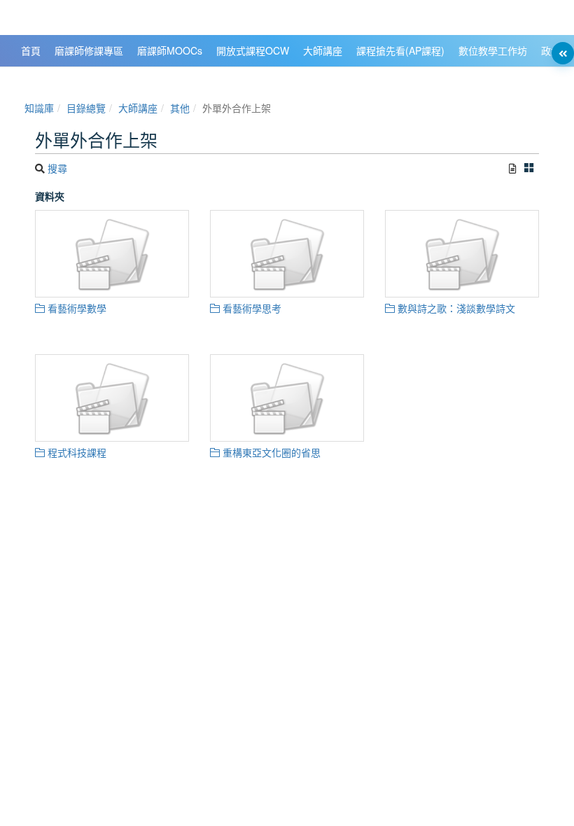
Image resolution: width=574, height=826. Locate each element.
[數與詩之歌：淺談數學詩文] (462, 254)
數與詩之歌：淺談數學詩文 (455, 308)
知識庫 (39, 108)
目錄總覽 (86, 108)
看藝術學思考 (250, 308)
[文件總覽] (513, 168)
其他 (180, 108)
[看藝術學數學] (112, 254)
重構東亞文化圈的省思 (270, 452)
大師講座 (138, 108)
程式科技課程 (75, 452)
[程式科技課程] (112, 398)
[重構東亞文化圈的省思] (287, 398)
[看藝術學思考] (287, 254)
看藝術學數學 (75, 308)
